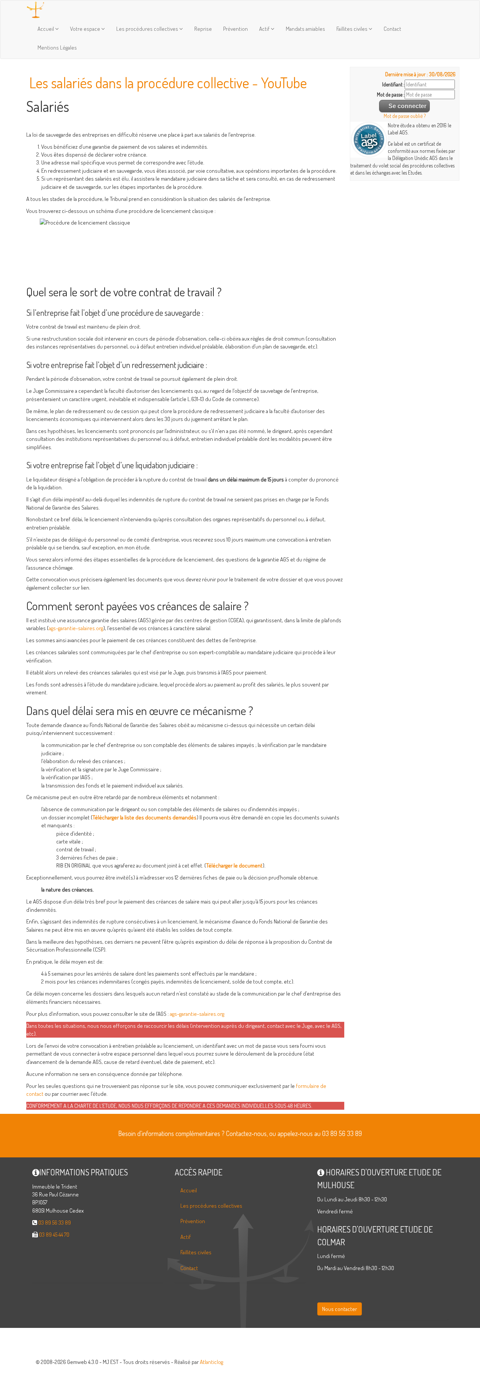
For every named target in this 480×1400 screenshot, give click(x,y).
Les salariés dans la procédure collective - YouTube (168, 82)
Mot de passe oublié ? (405, 116)
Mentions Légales (57, 47)
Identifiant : (393, 84)
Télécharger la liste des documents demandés (144, 817)
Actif (265, 28)
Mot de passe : (391, 94)
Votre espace (85, 28)
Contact (392, 28)
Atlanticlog (211, 1361)
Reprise (203, 28)
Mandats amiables (305, 28)
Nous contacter (339, 1308)
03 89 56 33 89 (54, 1222)
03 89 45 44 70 (54, 1234)
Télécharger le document (234, 865)
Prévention (235, 28)
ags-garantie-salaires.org (76, 628)
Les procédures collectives (147, 28)
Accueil (46, 28)
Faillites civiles (352, 28)
